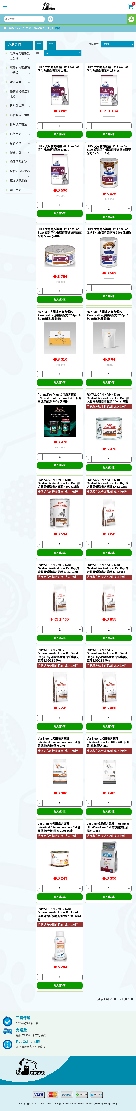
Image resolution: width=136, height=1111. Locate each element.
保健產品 (15, 133)
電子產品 (15, 189)
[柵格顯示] (51, 45)
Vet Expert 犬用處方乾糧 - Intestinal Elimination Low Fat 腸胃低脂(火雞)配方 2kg (59, 742)
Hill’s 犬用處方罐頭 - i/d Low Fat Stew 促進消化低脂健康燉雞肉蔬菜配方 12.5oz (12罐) (109, 150)
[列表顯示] (39, 45)
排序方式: (94, 44)
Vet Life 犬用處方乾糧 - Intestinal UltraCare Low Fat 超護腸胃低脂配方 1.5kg (108, 827)
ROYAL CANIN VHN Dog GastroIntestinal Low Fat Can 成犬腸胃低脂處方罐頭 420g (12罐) (59, 483)
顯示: (39, 53)
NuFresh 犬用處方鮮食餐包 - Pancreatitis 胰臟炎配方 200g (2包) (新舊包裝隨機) (107, 315)
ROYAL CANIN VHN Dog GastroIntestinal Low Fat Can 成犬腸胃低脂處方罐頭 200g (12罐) (108, 398)
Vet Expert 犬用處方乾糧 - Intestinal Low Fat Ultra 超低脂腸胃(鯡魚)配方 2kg (108, 742)
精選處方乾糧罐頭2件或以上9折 (107, 406)
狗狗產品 (14, 28)
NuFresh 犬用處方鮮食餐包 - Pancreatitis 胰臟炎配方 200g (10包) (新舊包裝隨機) (59, 315)
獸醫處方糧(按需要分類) (37, 28)
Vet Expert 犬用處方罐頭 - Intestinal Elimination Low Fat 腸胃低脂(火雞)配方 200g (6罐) (59, 827)
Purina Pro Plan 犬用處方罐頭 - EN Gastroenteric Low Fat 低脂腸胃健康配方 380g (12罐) (59, 398)
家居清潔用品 (18, 180)
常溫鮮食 (15, 82)
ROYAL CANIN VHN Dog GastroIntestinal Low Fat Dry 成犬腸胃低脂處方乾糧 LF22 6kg (107, 568)
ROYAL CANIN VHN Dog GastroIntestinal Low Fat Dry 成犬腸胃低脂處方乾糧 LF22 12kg (58, 568)
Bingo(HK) (110, 1103)
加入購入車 (60, 134)
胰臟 (57, 28)
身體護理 (15, 143)
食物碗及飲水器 (20, 171)
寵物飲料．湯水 (20, 115)
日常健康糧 (17, 105)
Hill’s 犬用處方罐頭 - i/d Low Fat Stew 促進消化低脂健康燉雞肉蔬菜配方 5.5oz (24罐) (60, 233)
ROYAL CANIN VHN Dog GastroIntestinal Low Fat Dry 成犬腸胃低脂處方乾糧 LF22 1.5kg (107, 483)
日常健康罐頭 (18, 124)
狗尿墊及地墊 (18, 161)
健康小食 (15, 152)
